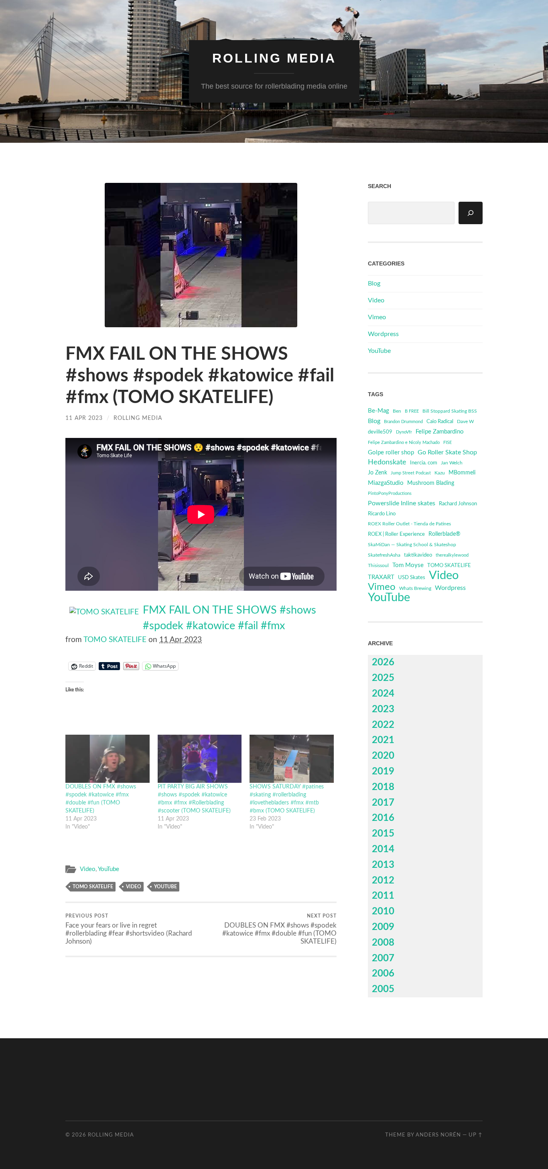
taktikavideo (418, 555)
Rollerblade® (444, 534)
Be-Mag (378, 411)
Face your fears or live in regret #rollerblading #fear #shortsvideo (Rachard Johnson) (128, 929)
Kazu (439, 472)
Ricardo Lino (382, 514)
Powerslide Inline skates (401, 503)
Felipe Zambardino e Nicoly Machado (404, 442)
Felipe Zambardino (440, 432)
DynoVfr (404, 432)
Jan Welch (452, 462)
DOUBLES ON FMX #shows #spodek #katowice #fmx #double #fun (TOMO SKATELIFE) (279, 929)
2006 (383, 974)
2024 (383, 694)
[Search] (471, 213)
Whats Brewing (415, 588)
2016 (383, 818)
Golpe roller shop (391, 453)
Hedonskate (387, 462)
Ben (397, 411)
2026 (383, 662)
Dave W (465, 421)
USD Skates (411, 577)
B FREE (412, 411)
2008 (383, 943)
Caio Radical (439, 421)
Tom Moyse (408, 565)
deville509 (380, 432)
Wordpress (383, 334)
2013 (383, 865)
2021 (383, 740)
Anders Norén (438, 1135)
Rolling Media (274, 58)
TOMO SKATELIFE (114, 640)
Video (87, 869)
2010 (383, 911)
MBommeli (462, 473)
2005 (383, 989)
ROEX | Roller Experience (396, 534)
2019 (383, 771)
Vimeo (377, 317)
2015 (383, 834)
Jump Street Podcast (411, 473)
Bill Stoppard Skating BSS (449, 411)
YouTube (108, 869)
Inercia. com (423, 462)
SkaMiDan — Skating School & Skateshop (412, 545)
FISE (447, 442)
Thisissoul (378, 565)
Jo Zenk (377, 473)
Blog (374, 283)
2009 (383, 927)
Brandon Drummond (403, 421)
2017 (383, 803)
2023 (383, 709)
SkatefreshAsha (384, 555)
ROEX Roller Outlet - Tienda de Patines (409, 524)
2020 (383, 756)
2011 (383, 896)
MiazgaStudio (386, 483)
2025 (383, 678)
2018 (383, 787)
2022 (383, 725)
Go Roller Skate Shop (447, 452)
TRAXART (381, 577)
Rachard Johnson (458, 503)
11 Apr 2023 (84, 418)
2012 (383, 880)
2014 (383, 849)
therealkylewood (452, 555)
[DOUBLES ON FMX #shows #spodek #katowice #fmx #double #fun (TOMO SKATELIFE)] (107, 759)
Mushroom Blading (430, 483)
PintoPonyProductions (390, 493)
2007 (383, 958)
